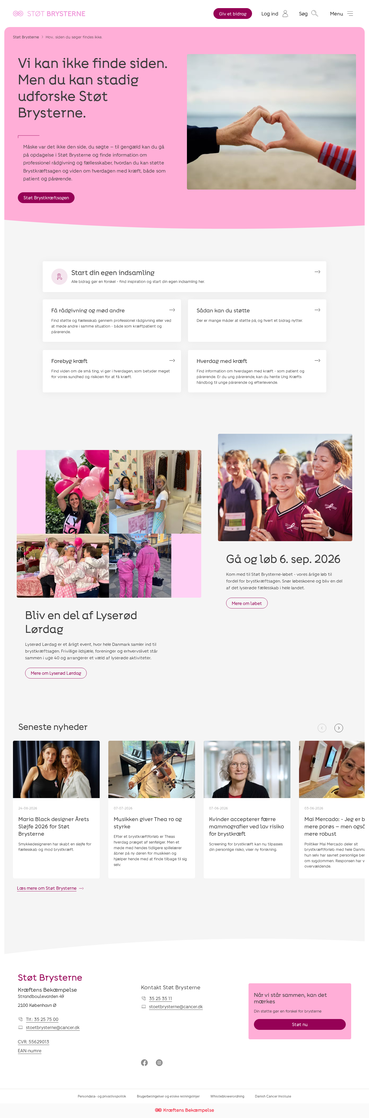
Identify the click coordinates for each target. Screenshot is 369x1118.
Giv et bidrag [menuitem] (232, 13)
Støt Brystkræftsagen (46, 197)
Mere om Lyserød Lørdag (56, 673)
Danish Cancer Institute (273, 1096)
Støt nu (300, 1024)
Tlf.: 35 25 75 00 (42, 1019)
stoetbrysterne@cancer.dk (53, 1027)
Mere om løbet (247, 603)
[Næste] (338, 728)
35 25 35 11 (160, 998)
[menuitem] (275, 13)
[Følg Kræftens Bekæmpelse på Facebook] (144, 1063)
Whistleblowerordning (227, 1096)
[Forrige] (322, 728)
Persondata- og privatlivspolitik (102, 1096)
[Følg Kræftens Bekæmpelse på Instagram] (159, 1063)
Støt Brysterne (26, 37)
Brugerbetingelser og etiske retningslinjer (168, 1096)
